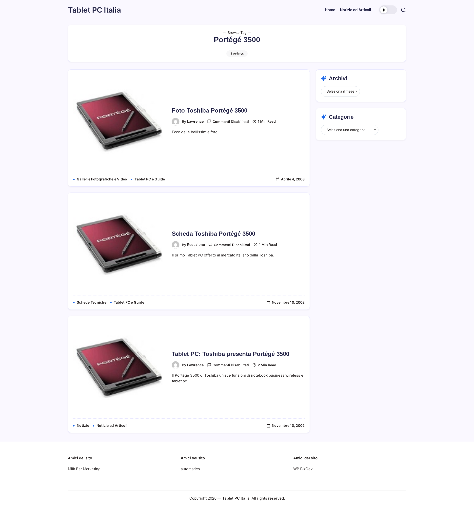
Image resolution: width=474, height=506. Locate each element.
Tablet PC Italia (94, 9)
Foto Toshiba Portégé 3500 (209, 110)
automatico (190, 469)
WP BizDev (303, 469)
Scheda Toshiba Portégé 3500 (213, 233)
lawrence (195, 121)
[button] (388, 9)
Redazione (196, 244)
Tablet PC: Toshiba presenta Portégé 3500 (230, 353)
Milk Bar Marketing (84, 469)
